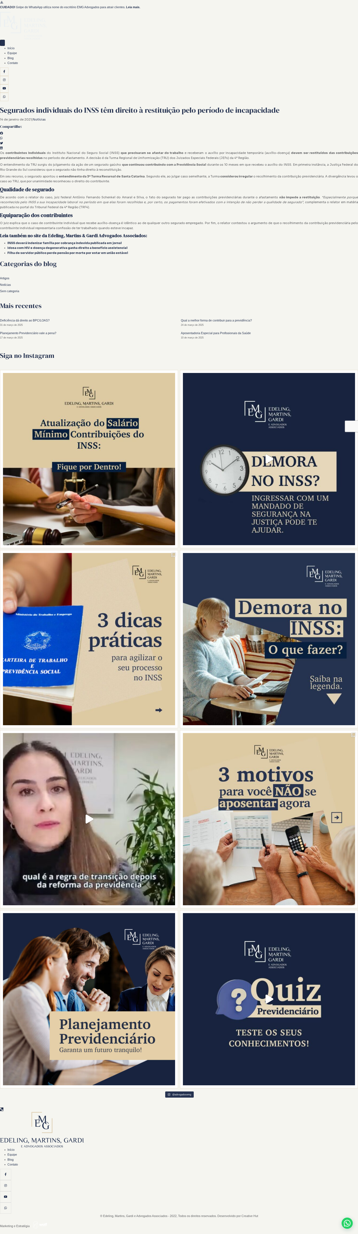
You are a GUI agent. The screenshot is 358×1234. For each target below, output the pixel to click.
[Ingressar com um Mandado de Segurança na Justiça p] (269, 459)
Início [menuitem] (11, 48)
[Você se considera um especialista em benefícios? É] (269, 999)
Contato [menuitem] (12, 63)
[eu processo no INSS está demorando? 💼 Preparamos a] (89, 639)
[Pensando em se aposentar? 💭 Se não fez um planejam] (269, 819)
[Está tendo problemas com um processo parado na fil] (269, 639)
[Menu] (2, 43)
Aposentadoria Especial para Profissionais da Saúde (216, 333)
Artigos (4, 278)
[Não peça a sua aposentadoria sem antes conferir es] (89, 819)
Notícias (39, 119)
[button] (347, 1223)
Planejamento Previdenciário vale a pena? (28, 333)
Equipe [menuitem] (12, 53)
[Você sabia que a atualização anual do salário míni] (89, 459)
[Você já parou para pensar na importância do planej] (89, 999)
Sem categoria (9, 291)
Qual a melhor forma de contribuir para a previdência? (216, 320)
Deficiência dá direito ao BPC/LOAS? (25, 320)
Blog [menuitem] (10, 58)
